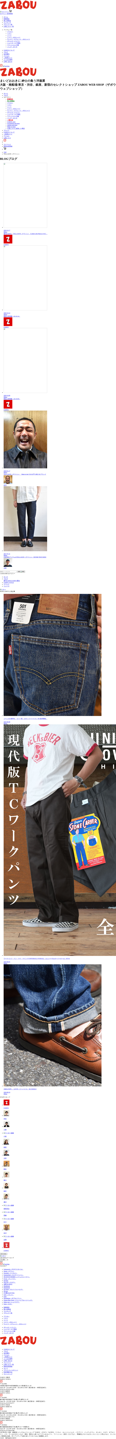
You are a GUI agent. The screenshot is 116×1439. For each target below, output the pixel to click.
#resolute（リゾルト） (10, 1273)
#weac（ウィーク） (10, 1279)
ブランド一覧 (8, 24)
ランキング (7, 22)
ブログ (6, 52)
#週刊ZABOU (8, 1284)
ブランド (6, 130)
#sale (5, 1296)
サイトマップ (8, 1374)
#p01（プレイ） (9, 1295)
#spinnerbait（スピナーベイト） (14, 1275)
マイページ (7, 144)
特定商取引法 (8, 1372)
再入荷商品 (7, 21)
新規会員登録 (8, 146)
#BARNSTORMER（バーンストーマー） (17, 1277)
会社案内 (6, 54)
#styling (6, 1280)
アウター (10, 31)
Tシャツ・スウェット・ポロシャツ (18, 39)
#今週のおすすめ (9, 1293)
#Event (6, 1291)
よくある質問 (8, 60)
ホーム (6, 17)
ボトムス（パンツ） (13, 41)
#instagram (7, 1287)
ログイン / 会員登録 (6, 13)
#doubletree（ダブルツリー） (13, 1298)
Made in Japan (11, 127)
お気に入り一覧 (9, 26)
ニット (9, 35)
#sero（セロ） (8, 1304)
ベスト (9, 33)
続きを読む (4, 1254)
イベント (6, 584)
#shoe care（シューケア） (12, 1302)
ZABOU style (11, 122)
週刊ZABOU (8, 580)
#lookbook (7, 1286)
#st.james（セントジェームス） (13, 1289)
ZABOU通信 (16, 580)
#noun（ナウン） (9, 1271)
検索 (19, 571)
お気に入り (7, 138)
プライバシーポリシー (11, 1370)
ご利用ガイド (8, 58)
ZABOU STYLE (9, 582)
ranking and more (12, 125)
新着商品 (6, 19)
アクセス (6, 56)
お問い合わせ (8, 61)
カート (6, 1368)
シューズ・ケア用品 (13, 43)
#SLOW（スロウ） (10, 1282)
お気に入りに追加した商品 (16, 128)
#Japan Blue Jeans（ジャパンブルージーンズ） (18, 1300)
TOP (5, 152)
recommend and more (13, 123)
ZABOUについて (9, 50)
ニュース (6, 586)
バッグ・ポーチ (12, 47)
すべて (6, 577)
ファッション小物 (13, 45)
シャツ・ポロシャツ (13, 37)
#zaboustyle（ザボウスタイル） (13, 1269)
